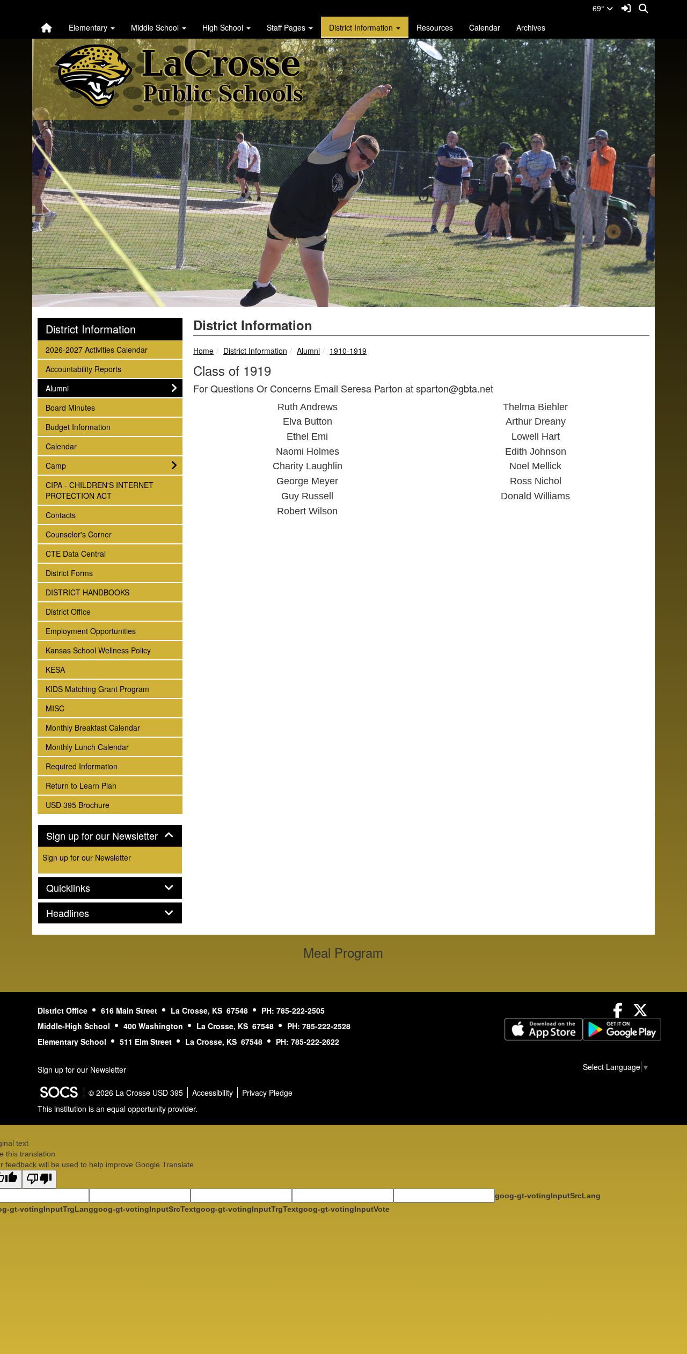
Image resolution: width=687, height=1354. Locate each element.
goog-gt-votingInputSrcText (144, 1209)
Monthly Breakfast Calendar (92, 727)
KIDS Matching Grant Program (97, 688)
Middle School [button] (156, 27)
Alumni (308, 350)
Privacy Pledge (267, 1092)
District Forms (69, 572)
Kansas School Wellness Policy (98, 650)
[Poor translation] (39, 1179)
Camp (60, 465)
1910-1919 (348, 350)
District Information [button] (362, 27)
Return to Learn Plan (80, 785)
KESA (60, 669)
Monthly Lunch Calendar (87, 746)
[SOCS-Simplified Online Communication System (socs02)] (58, 1092)
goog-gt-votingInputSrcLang (548, 1195)
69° (599, 8)
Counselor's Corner (78, 534)
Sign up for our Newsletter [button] (110, 836)
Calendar (484, 27)
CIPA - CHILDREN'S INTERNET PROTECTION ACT (99, 490)
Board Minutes (70, 407)
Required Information (81, 765)
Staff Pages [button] (287, 27)
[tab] (110, 836)
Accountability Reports (83, 368)
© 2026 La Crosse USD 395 (136, 1092)
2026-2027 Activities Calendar (96, 349)
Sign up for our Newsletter (86, 857)
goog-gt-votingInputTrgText (247, 1209)
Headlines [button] (79, 913)
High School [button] (223, 27)
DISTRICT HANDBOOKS (87, 592)
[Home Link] (47, 27)
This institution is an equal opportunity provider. (118, 1108)
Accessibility (212, 1092)
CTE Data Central (75, 553)
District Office (68, 611)
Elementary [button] (89, 27)
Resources (434, 27)
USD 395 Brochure (77, 804)
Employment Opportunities (90, 630)
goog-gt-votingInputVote (344, 1209)
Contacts (60, 514)
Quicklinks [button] (80, 888)
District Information (255, 350)
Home (203, 350)
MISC (60, 708)
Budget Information (78, 426)
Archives (530, 27)
